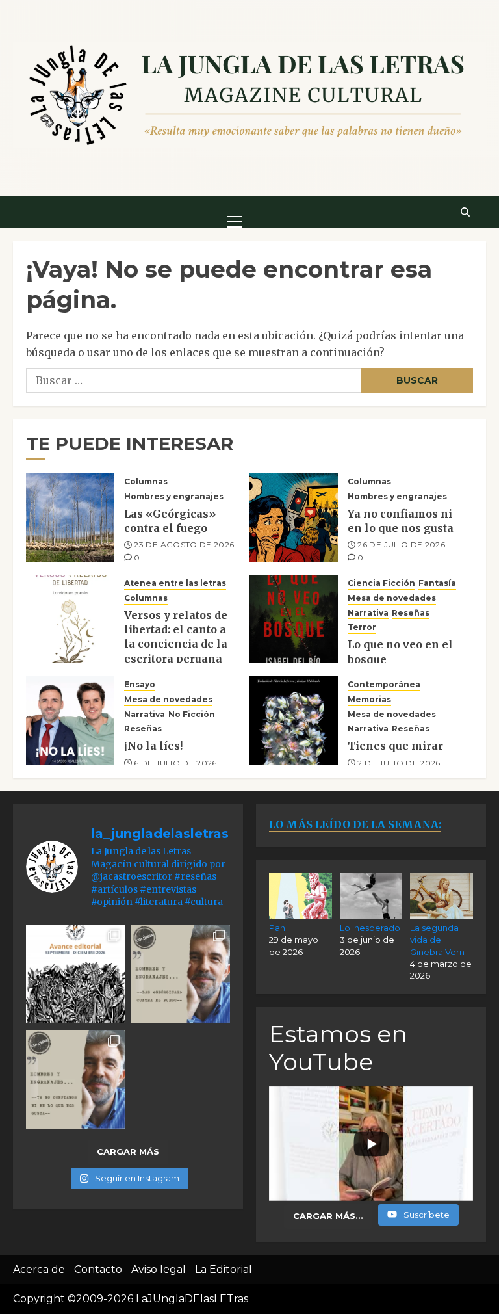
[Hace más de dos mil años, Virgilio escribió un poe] (180, 974)
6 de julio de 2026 (175, 763)
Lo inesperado (370, 928)
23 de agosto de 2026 (184, 544)
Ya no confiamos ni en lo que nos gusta (401, 520)
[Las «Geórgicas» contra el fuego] (70, 517)
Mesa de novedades (392, 598)
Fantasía (437, 583)
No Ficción (191, 714)
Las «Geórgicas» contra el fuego (170, 520)
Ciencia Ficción (381, 583)
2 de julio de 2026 (398, 763)
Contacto (98, 1269)
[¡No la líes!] (70, 720)
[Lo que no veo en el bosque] (294, 619)
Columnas (146, 481)
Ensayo (139, 684)
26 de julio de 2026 (401, 544)
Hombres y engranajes (174, 496)
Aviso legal (158, 1269)
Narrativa (368, 613)
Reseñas (410, 613)
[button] (234, 211)
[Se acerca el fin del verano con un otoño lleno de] (75, 974)
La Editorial (223, 1269)
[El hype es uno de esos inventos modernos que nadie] (75, 1079)
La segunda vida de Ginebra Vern (437, 939)
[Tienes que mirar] (294, 720)
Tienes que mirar (395, 745)
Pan (277, 928)
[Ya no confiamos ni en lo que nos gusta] (294, 517)
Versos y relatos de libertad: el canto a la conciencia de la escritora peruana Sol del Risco (175, 644)
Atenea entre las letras (175, 583)
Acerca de (39, 1269)
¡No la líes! (153, 745)
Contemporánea (384, 684)
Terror (362, 627)
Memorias (369, 699)
